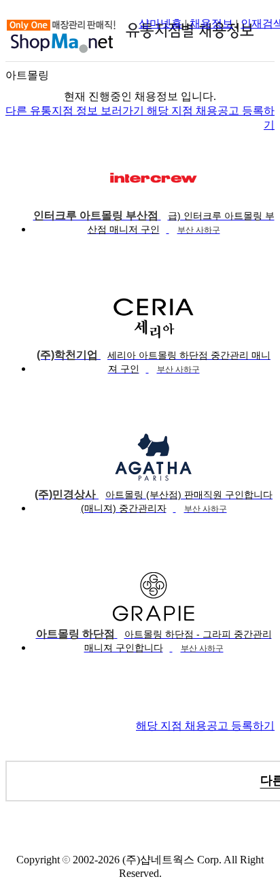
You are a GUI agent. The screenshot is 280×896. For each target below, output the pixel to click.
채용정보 (211, 23)
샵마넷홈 (160, 23)
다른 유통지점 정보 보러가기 (76, 110)
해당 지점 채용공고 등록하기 (205, 725)
